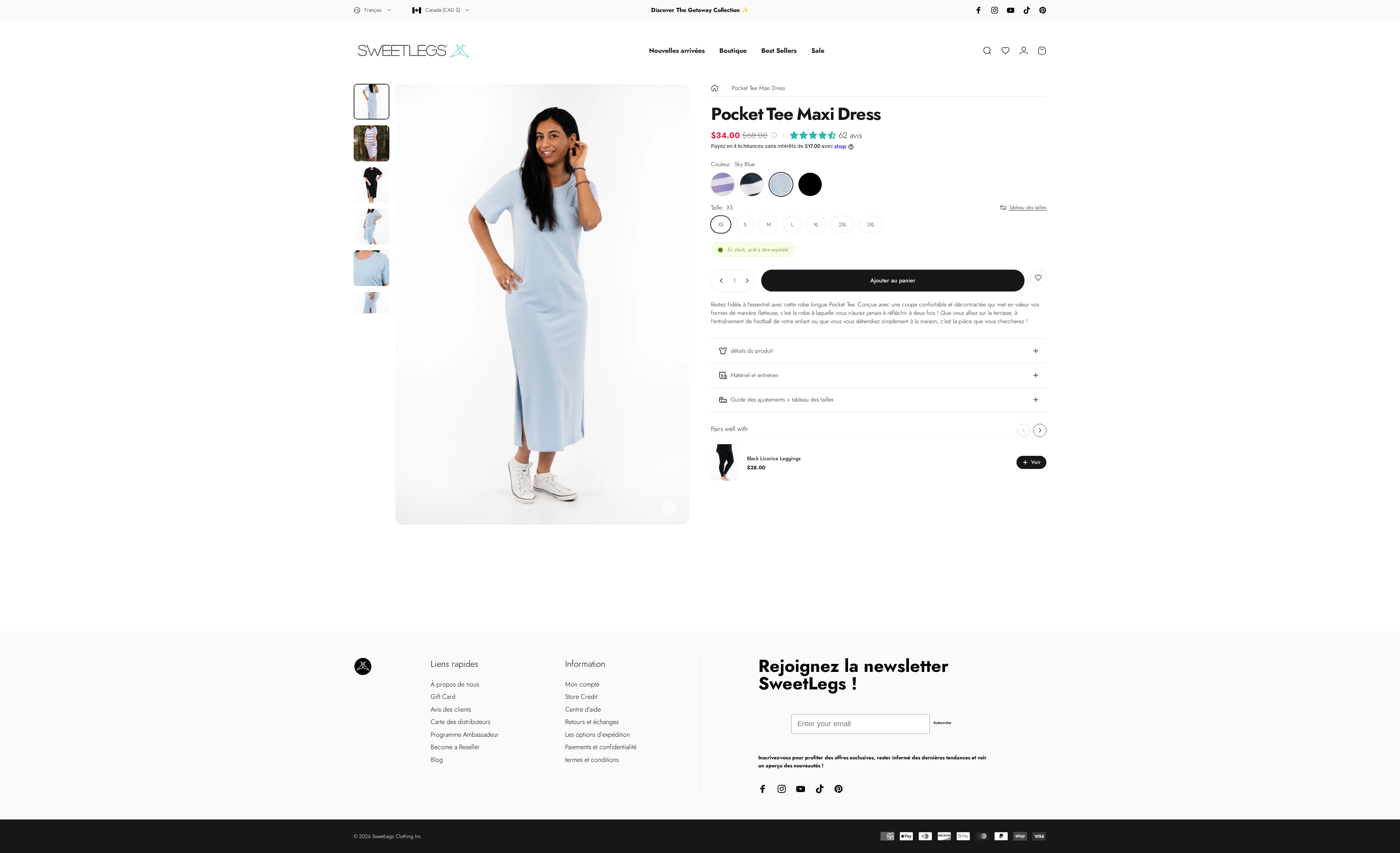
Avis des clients (451, 709)
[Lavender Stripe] (722, 184)
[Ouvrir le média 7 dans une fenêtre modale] (542, 304)
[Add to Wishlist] (1038, 278)
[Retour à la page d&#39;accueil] (714, 88)
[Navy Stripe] (751, 184)
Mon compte (582, 684)
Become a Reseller (455, 747)
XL (816, 224)
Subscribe (942, 723)
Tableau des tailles (1027, 207)
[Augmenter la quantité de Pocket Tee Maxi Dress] (748, 280)
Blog (437, 760)
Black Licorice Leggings (774, 458)
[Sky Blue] (781, 184)
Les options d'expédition (597, 735)
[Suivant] (670, 304)
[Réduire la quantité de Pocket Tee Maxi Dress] (719, 280)
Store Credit (581, 697)
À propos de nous (455, 684)
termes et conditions (592, 760)
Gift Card (443, 697)
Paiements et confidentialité (601, 747)
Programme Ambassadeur (465, 735)
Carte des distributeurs (460, 722)
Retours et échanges (592, 722)
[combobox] (373, 10)
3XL (871, 224)
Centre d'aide (583, 709)
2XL (843, 224)
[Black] (810, 184)
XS (720, 224)
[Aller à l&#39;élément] (371, 102)
